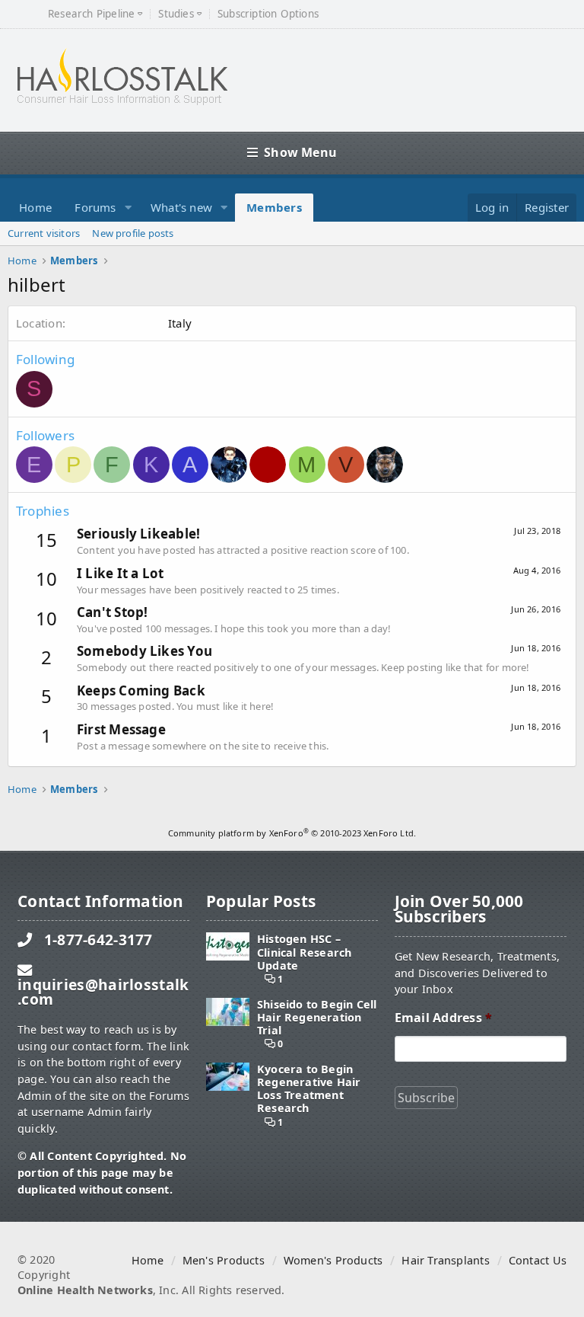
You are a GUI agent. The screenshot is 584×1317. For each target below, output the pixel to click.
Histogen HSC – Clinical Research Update (304, 952)
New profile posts (132, 233)
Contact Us (538, 1260)
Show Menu (300, 152)
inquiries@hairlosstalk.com (103, 991)
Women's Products (333, 1260)
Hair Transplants (445, 1260)
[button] (128, 207)
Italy (180, 323)
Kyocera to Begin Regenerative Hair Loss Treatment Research (309, 1089)
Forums (95, 207)
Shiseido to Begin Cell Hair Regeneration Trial (317, 1017)
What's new (181, 207)
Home (35, 207)
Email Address (443, 1018)
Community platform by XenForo (292, 833)
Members (274, 207)
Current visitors (44, 233)
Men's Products (223, 1260)
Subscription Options (268, 14)
